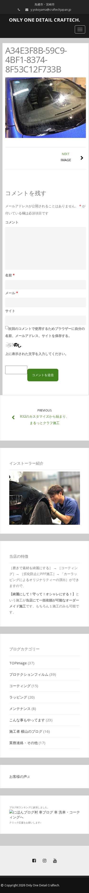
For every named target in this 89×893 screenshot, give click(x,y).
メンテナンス (20, 708)
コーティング (20, 685)
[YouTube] (55, 860)
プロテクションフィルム (28, 674)
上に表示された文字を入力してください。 (36, 353)
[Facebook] (34, 860)
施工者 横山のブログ (25, 731)
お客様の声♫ (19, 776)
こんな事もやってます (27, 720)
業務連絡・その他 (23, 742)
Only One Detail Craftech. (44, 20)
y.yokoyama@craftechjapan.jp (51, 10)
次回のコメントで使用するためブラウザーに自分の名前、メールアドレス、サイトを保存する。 (45, 332)
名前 (10, 275)
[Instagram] (44, 860)
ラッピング (18, 697)
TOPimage (18, 663)
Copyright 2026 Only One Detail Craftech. (32, 885)
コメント (12, 222)
